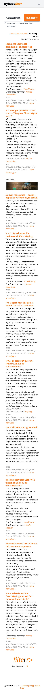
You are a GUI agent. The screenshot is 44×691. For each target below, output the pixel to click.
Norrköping (29, 89)
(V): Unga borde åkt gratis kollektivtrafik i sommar (20, 304)
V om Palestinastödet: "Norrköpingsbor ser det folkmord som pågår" (19, 596)
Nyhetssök (32, 17)
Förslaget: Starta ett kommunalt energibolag (19, 45)
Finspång (28, 411)
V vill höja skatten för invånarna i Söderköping (19, 235)
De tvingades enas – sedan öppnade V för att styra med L (22, 196)
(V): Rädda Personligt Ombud (21, 427)
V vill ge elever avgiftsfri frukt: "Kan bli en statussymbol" (19, 363)
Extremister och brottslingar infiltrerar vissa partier (21, 545)
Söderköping (29, 281)
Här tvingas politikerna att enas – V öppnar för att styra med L (21, 113)
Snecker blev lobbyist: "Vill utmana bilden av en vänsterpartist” (20, 483)
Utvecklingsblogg (27, 685)
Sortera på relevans (18, 33)
